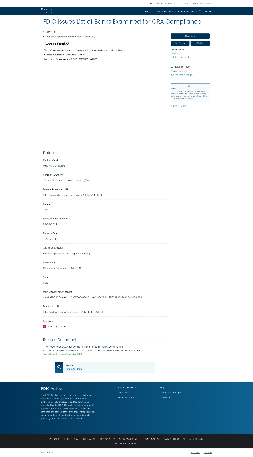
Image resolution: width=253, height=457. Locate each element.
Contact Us (165, 397)
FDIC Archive (52, 388)
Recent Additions (179, 11)
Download (190, 36)
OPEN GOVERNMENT (130, 439)
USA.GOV (208, 452)
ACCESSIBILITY (107, 439)
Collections (160, 11)
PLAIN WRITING (171, 439)
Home (148, 11)
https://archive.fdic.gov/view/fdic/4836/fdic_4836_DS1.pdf (73, 312)
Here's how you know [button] (201, 3)
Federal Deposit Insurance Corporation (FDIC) (71, 36)
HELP (66, 439)
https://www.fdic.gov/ (54, 165)
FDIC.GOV (195, 452)
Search (206, 11)
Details (174, 53)
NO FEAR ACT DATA (193, 439)
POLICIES (54, 439)
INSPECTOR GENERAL (126, 443)
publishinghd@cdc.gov (182, 74)
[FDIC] (47, 11)
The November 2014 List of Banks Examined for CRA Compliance (83, 346)
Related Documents (180, 57)
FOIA (75, 439)
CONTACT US (152, 439)
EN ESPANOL (88, 439)
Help (194, 11)
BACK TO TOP (180, 105)
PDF (46, 209)
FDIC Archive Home (127, 387)
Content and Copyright (171, 392)
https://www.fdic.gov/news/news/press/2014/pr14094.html (74, 195)
